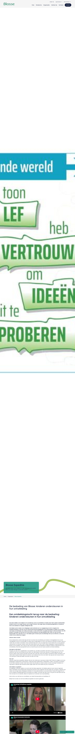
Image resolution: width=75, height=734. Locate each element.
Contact (68, 5)
